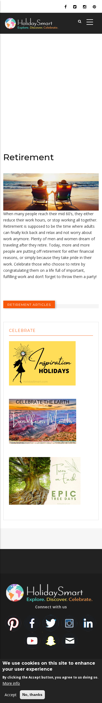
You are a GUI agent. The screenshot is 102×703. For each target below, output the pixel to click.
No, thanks (32, 694)
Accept (11, 694)
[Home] (40, 22)
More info (11, 683)
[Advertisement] (51, 87)
